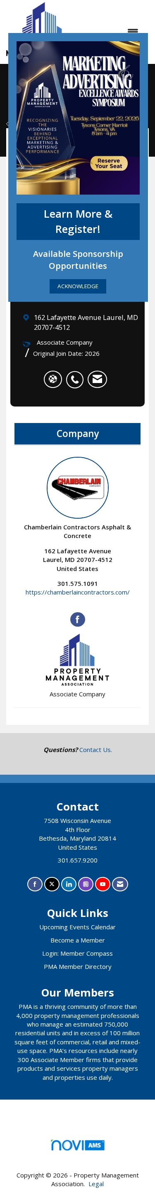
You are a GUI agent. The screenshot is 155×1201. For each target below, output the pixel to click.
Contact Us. (95, 749)
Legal (96, 1184)
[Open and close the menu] (113, 32)
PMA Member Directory (78, 966)
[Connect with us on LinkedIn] (68, 884)
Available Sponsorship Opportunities (78, 259)
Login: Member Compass (77, 953)
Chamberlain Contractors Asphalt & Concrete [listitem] (77, 531)
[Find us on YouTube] (102, 884)
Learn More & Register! (78, 221)
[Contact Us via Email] (120, 884)
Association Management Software (77, 1155)
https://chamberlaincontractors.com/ (78, 592)
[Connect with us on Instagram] (85, 884)
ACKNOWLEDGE (77, 286)
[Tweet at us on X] (52, 884)
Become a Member (77, 940)
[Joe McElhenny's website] (53, 379)
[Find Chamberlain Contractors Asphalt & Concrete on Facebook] (77, 619)
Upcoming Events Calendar (77, 927)
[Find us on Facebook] (35, 884)
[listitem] (77, 375)
